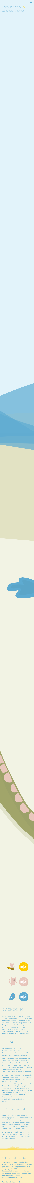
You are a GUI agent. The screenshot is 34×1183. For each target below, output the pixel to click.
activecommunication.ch (12, 1177)
